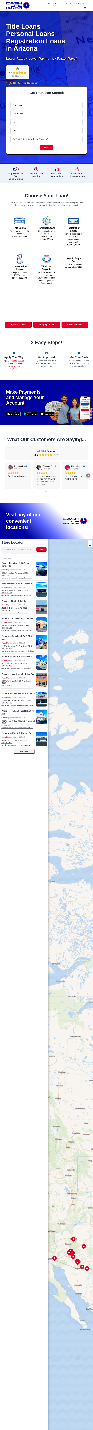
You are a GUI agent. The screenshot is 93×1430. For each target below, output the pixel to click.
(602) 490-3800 (6, 610)
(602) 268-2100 (6, 628)
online (21, 361)
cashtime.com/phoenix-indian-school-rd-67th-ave (18, 728)
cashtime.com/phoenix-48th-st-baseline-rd (16, 668)
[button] (85, 7)
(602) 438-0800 (6, 666)
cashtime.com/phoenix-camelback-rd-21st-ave (17, 651)
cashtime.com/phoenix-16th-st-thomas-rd (15, 745)
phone (14, 361)
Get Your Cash (79, 357)
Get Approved (46, 357)
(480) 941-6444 (6, 593)
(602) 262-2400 (6, 703)
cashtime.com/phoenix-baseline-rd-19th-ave (16, 630)
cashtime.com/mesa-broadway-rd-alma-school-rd (18, 578)
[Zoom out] (90, 545)
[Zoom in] (90, 542)
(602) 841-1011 (6, 648)
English (53, 3)
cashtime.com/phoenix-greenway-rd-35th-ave (17, 705)
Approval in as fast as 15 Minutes (15, 176)
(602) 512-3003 (6, 685)
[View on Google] (10, 467)
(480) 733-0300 (6, 575)
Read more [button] (41, 484)
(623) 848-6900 (6, 725)
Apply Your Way (14, 357)
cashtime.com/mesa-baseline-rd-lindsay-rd (16, 595)
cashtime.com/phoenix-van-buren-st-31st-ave (17, 688)
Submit (46, 147)
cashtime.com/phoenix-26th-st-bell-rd (14, 613)
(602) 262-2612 (6, 743)
